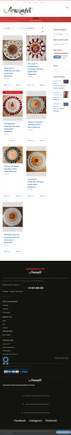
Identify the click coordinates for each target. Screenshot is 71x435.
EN (6, 296)
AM (4, 296)
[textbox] (60, 34)
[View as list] (42, 31)
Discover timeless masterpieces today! (19, 385)
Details (19, 85)
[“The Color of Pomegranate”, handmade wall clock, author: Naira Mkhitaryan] (36, 48)
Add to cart (8, 85)
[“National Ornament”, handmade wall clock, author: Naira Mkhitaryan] (13, 217)
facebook (20, 420)
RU (9, 296)
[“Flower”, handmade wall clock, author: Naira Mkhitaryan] (36, 105)
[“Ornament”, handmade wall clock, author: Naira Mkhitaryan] (36, 161)
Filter (57, 57)
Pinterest (51, 420)
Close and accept (63, 432)
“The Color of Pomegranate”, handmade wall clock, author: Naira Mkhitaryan (35, 69)
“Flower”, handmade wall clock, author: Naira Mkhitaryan (35, 124)
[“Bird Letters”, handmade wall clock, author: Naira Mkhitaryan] (13, 50)
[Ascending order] (22, 28)
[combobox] (60, 34)
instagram (35, 420)
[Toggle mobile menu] (67, 8)
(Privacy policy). (9, 433)
